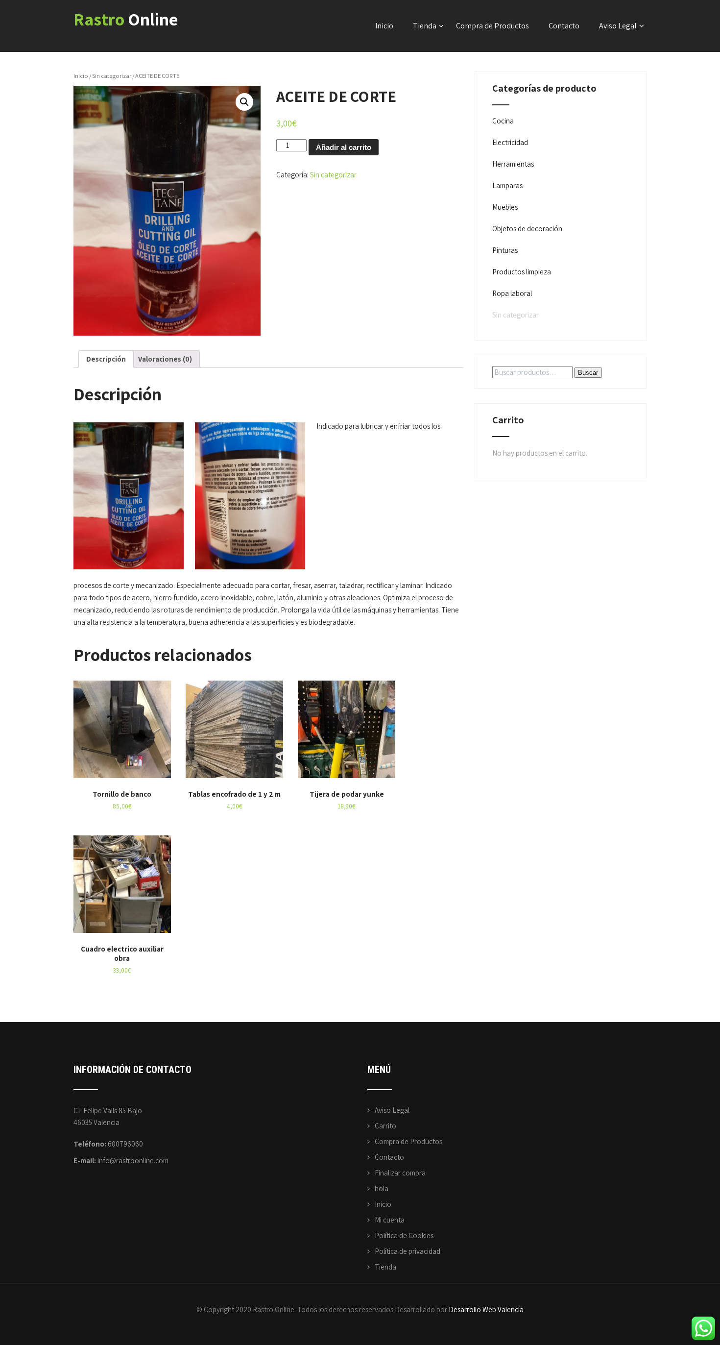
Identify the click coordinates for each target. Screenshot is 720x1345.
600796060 (125, 1144)
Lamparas (507, 185)
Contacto (564, 26)
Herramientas (513, 164)
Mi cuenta (390, 1219)
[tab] (106, 359)
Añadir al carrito (343, 147)
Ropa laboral (512, 293)
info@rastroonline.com (132, 1160)
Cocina (503, 120)
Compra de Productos (492, 26)
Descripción (106, 359)
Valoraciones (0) (165, 359)
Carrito (385, 1125)
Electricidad (510, 142)
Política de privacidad (407, 1251)
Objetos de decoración (527, 228)
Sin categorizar (111, 76)
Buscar (588, 372)
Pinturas (505, 250)
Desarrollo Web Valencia (486, 1309)
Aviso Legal (618, 26)
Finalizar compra (400, 1172)
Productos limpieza (521, 271)
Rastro (125, 18)
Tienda (424, 26)
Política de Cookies (404, 1235)
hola (381, 1188)
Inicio (384, 26)
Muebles (505, 207)
